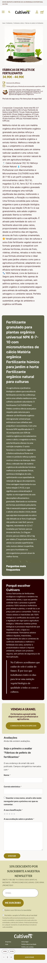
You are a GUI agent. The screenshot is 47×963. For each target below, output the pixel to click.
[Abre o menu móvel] (3, 12)
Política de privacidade (28, 944)
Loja (6, 944)
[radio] (5, 951)
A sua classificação (13, 810)
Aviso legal (24, 942)
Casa (3, 23)
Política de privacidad (28, 915)
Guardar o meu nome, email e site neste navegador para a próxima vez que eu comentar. (22, 801)
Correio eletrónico (13, 786)
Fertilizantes (9, 23)
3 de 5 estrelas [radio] (9, 814)
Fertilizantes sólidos (19, 23)
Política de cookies (27, 947)
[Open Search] (9, 12)
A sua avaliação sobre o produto (19, 819)
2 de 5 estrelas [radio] (7, 814)
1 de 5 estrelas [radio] (5, 814)
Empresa (8, 942)
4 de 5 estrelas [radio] (12, 814)
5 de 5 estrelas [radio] (14, 814)
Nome (7, 775)
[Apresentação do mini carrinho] (42, 12)
